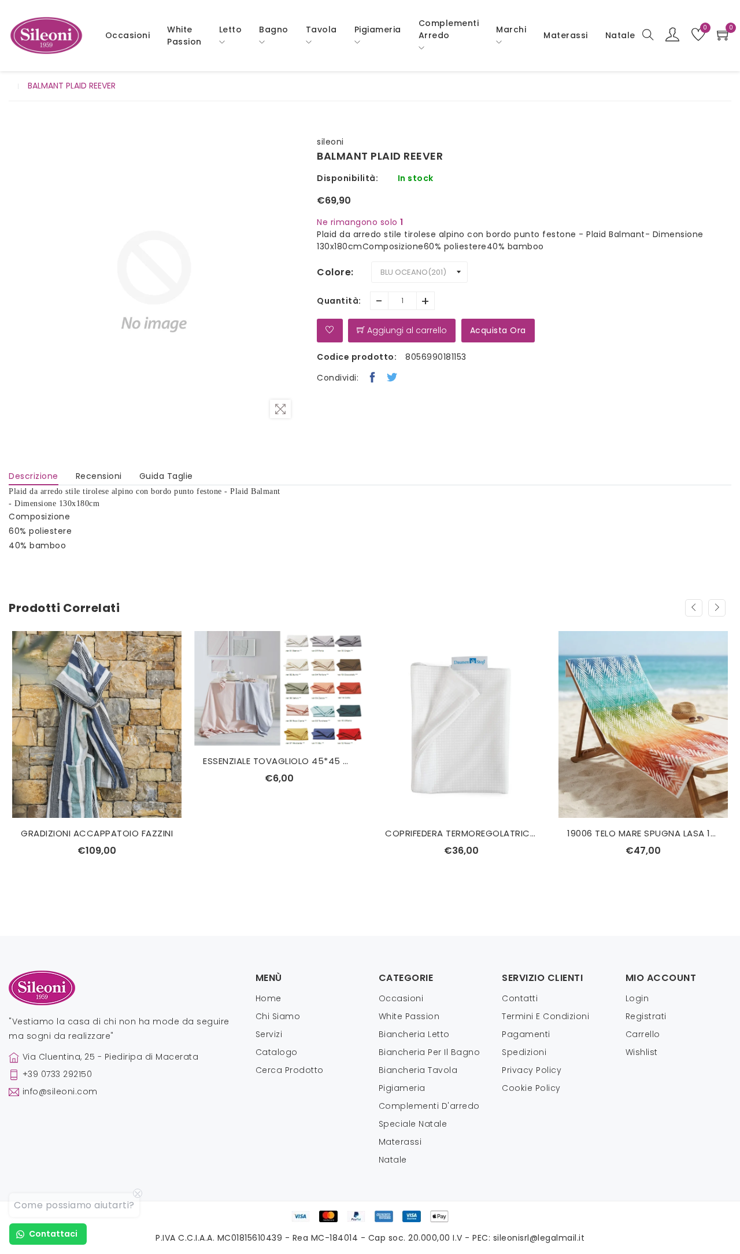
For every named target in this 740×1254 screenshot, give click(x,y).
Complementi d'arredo (429, 1106)
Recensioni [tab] (99, 476)
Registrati (646, 1016)
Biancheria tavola (418, 1070)
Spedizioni (524, 1052)
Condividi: (337, 377)
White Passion (184, 35)
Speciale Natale (413, 1124)
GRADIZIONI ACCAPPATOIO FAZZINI (97, 833)
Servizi (269, 1034)
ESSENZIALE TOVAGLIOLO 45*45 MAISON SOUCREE (279, 761)
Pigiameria (402, 1088)
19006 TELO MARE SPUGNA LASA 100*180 (643, 833)
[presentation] (693, 608)
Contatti (520, 998)
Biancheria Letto (414, 1034)
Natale (393, 1160)
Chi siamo (278, 1016)
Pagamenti (526, 1034)
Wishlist (642, 1052)
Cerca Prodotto (290, 1070)
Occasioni (127, 35)
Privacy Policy (531, 1070)
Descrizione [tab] (33, 476)
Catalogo (277, 1052)
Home (269, 998)
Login (637, 998)
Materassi (565, 35)
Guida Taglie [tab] (166, 476)
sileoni (330, 141)
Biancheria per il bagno (429, 1052)
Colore (334, 272)
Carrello (643, 1034)
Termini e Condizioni (545, 1016)
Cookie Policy (531, 1088)
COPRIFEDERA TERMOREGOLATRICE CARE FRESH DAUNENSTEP (461, 833)
